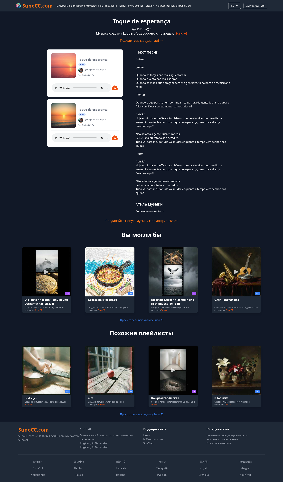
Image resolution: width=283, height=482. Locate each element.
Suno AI (181, 33)
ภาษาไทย (245, 475)
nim (90, 398)
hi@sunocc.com (153, 439)
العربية (203, 468)
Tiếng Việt (162, 468)
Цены (122, 5)
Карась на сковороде (102, 300)
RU (232, 5)
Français (121, 468)
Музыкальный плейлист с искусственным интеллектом (159, 5)
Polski (79, 475)
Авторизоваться (255, 5)
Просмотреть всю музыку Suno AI (141, 320)
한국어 (162, 461)
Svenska (204, 475)
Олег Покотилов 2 (226, 300)
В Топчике (221, 398)
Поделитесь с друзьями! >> (141, 40)
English (37, 461)
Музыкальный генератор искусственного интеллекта (87, 5)
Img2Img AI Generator (94, 443)
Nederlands (38, 475)
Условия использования (222, 439)
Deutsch (79, 468)
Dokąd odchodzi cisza (165, 398)
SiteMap (148, 443)
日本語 (204, 461)
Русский (162, 475)
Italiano (120, 475)
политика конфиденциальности (227, 435)
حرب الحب (31, 398)
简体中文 (79, 461)
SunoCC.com (33, 429)
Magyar (245, 468)
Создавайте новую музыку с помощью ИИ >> (141, 220)
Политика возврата (219, 443)
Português (245, 461)
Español (38, 468)
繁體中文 (120, 461)
